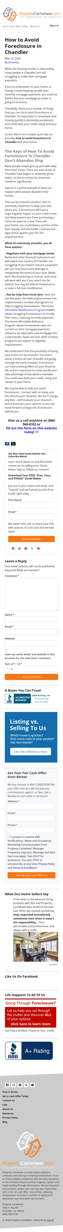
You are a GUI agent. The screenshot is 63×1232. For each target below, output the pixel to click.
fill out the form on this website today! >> (31, 430)
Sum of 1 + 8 (13, 664)
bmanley (13, 62)
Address (13, 801)
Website (10, 638)
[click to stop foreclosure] (31, 1013)
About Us (35, 26)
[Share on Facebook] (7, 444)
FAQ (4, 1104)
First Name (14, 500)
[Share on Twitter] (13, 444)
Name (9, 615)
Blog (4, 1121)
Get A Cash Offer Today (15, 26)
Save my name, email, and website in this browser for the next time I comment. (30, 656)
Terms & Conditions (25, 868)
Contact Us (8, 1100)
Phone (12, 825)
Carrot (50, 1220)
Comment (12, 576)
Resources (8, 1113)
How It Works (10, 1091)
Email (12, 512)
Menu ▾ (54, 25)
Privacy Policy (46, 864)
